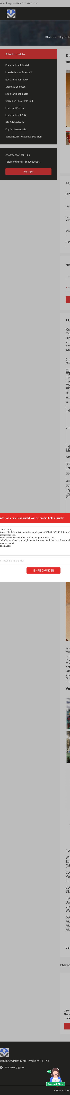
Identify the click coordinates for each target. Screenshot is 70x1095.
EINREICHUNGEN (43, 570)
